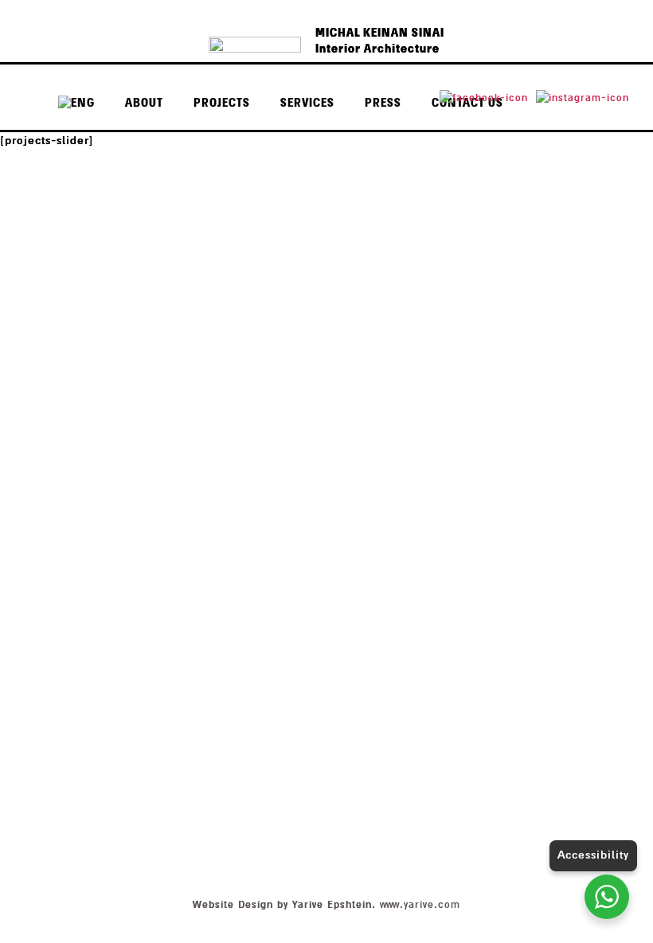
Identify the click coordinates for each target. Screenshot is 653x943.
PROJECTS (222, 103)
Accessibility (593, 855)
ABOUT (144, 103)
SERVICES (307, 103)
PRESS (383, 103)
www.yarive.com (420, 904)
